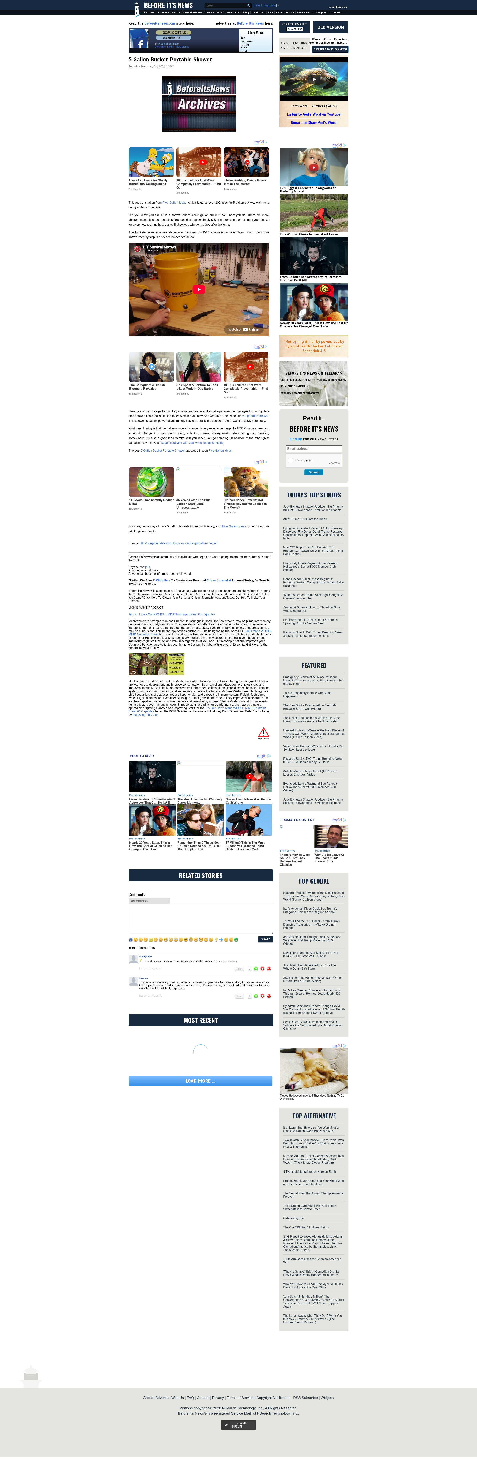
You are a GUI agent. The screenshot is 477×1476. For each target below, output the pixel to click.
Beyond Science (192, 12)
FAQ (190, 1398)
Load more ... (200, 1081)
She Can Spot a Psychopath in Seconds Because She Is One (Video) (309, 707)
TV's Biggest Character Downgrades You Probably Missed (309, 189)
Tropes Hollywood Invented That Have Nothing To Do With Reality (312, 1097)
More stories (182, 46)
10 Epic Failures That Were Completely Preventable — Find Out (246, 388)
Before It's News (168, 5)
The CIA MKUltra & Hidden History (306, 1227)
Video (279, 12)
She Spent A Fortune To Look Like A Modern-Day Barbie (197, 386)
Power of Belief (214, 12)
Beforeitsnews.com (159, 23)
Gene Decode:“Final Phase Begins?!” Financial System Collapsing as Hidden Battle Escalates (313, 582)
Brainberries (135, 394)
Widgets (327, 1398)
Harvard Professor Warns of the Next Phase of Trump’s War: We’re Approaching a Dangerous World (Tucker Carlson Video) (314, 734)
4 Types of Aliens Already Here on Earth (309, 1171)
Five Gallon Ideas (175, 202)
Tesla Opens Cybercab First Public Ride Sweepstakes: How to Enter (309, 1207)
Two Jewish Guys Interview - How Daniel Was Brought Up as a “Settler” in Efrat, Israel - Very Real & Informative (313, 1143)
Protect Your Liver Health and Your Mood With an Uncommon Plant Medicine (313, 1182)
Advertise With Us (169, 1398)
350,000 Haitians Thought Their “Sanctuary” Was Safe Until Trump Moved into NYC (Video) (312, 940)
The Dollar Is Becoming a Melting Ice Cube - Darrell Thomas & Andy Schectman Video (312, 719)
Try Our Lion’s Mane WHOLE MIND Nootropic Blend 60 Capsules (172, 614)
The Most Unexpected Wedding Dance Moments (199, 801)
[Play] (314, 79)
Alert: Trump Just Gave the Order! (305, 519)
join (147, 567)
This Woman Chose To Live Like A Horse (309, 234)
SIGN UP (296, 439)
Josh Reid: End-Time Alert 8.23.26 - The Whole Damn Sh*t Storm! (309, 967)
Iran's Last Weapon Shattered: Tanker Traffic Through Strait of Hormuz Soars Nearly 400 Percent (312, 994)
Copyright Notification (273, 1398)
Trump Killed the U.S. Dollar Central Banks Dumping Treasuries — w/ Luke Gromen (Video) (311, 924)
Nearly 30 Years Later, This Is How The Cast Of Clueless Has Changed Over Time (150, 846)
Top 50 (290, 12)
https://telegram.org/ (332, 380)
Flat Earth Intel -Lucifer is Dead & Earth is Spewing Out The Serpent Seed (310, 621)
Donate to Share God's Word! (314, 123)
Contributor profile (164, 46)
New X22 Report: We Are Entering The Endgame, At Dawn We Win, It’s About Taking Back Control (313, 551)
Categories (336, 12)
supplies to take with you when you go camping (192, 442)
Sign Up (342, 7)
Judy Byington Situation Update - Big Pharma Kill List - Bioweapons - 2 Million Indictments (313, 508)
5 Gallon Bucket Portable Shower (163, 450)
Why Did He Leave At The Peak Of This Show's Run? (329, 858)
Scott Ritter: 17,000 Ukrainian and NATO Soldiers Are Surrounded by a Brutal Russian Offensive (312, 1025)
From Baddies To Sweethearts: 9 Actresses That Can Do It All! (152, 801)
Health (176, 12)
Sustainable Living (238, 12)
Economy (163, 12)
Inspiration (258, 12)
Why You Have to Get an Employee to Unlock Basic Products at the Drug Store (313, 1285)
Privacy (218, 1398)
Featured (149, 12)
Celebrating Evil (293, 1218)
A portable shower (256, 415)
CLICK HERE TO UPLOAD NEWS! (330, 49)
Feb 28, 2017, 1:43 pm (150, 968)
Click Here (163, 580)
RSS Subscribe (305, 1398)
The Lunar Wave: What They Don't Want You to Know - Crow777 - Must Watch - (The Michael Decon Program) (312, 1319)
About (148, 1398)
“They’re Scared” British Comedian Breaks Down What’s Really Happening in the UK (311, 1273)
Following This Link (145, 714)
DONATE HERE (295, 29)
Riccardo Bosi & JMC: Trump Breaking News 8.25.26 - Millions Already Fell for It (312, 634)
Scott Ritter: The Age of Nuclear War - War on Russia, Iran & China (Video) (312, 979)
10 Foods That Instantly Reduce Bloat (151, 502)
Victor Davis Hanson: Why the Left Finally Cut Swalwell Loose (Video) (313, 748)
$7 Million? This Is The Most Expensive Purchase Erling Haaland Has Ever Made (245, 846)
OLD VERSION (331, 27)
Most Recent (304, 12)
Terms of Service (240, 1398)
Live (270, 12)
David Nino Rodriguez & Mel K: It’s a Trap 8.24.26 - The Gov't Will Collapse (310, 954)
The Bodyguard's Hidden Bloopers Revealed (147, 386)
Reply (239, 969)
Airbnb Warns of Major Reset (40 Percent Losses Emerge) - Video (310, 773)
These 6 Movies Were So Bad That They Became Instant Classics (295, 859)
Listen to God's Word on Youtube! (314, 114)
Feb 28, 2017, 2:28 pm (150, 996)
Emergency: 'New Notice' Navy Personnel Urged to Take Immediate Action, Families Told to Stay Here (313, 680)
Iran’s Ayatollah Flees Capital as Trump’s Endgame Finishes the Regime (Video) (310, 910)
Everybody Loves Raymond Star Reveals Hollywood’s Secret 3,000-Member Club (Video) (310, 567)
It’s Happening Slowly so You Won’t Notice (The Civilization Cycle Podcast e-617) (311, 1129)
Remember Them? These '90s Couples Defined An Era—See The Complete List (198, 846)
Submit (314, 472)
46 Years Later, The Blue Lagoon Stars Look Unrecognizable (193, 504)
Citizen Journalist (218, 580)
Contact (203, 1398)
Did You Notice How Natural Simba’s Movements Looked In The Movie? (245, 504)
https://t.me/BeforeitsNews (299, 393)
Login (332, 7)
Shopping (320, 12)
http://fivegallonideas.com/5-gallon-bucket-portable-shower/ (178, 543)
